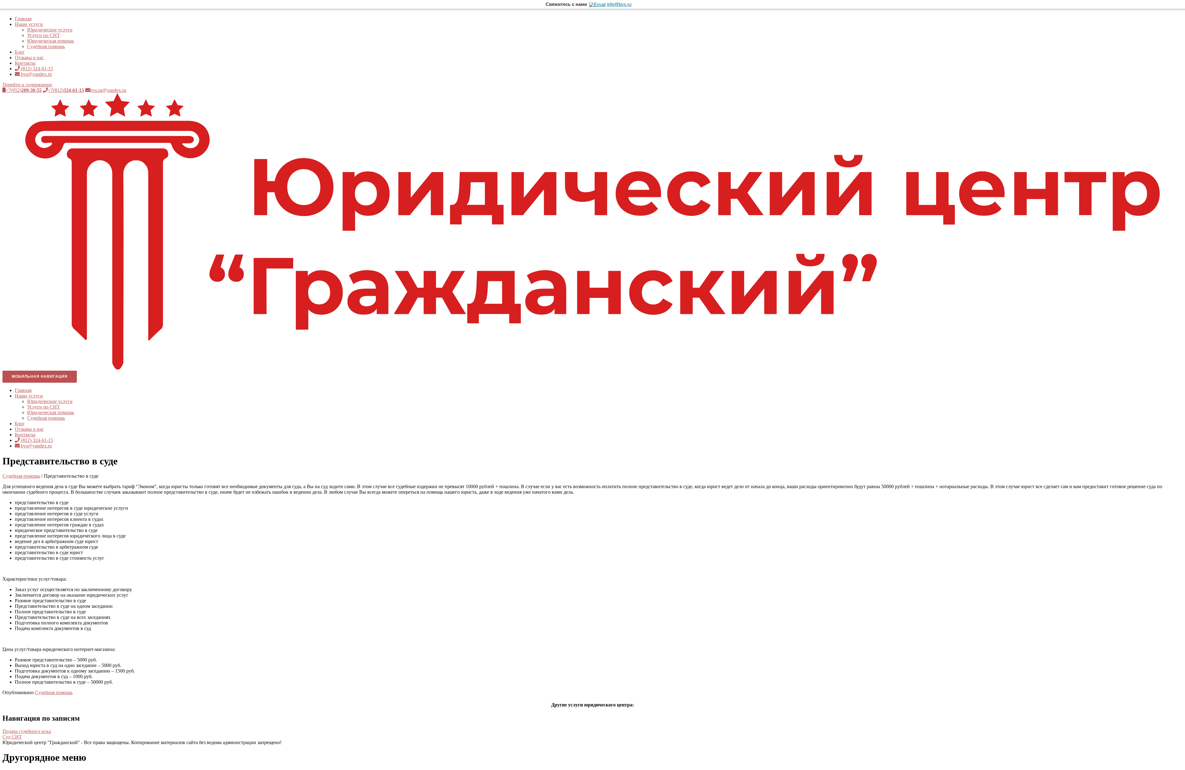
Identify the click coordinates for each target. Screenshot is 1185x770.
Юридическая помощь (50, 40)
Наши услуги (29, 24)
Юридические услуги (50, 29)
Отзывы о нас (29, 57)
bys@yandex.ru (36, 74)
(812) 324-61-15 (36, 68)
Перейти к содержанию (27, 84)
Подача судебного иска (26, 731)
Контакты (25, 63)
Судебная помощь (46, 46)
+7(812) (66, 90)
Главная (23, 18)
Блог (20, 52)
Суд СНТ (12, 736)
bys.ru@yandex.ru (108, 90)
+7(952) (24, 90)
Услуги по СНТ (43, 35)
